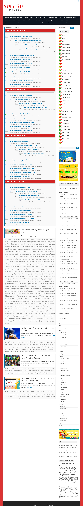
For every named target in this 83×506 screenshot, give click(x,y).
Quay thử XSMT (65, 138)
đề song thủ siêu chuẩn (39, 266)
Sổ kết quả (18, 23)
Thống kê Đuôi (65, 109)
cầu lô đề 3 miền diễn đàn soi (69, 469)
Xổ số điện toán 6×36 (64, 358)
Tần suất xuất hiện (66, 117)
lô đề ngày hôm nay (31, 268)
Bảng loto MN (63, 411)
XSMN (62, 20)
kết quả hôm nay (9, 23)
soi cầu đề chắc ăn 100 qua (20, 278)
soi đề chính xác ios (13, 318)
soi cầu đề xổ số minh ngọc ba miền (19, 300)
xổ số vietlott (65, 56)
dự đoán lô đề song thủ (48, 253)
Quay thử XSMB (21, 349)
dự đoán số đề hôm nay (35, 346)
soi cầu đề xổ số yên (14, 303)
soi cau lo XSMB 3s (62, 483)
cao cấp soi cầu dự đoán (40, 239)
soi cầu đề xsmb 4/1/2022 (24, 303)
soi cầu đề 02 (22, 276)
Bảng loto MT (63, 408)
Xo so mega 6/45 (66, 59)
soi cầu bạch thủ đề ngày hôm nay (43, 269)
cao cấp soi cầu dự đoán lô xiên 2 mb (68, 242)
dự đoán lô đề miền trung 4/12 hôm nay (30, 370)
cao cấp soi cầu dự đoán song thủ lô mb (68, 256)
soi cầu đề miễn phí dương (12, 289)
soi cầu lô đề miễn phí (73, 492)
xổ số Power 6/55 (66, 62)
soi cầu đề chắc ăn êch (9, 279)
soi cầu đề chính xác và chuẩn (38, 284)
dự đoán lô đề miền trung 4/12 (15, 370)
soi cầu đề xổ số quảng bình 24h (39, 301)
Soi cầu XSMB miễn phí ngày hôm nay (68, 494)
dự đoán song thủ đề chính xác (23, 259)
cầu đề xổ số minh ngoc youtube (16, 244)
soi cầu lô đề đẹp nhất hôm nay (64, 494)
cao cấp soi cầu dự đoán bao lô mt (67, 261)
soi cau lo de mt (68, 481)
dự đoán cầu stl (41, 249)
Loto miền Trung (66, 129)
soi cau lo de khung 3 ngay (66, 480)
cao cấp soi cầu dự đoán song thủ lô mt (68, 281)
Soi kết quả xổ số (38, 20)
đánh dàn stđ (31, 264)
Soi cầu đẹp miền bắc (41, 17)
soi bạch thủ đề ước (10, 269)
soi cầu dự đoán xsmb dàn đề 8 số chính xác (21, 76)
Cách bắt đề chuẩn (43, 341)
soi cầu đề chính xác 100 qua (46, 279)
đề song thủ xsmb (13, 268)
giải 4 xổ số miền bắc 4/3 (12, 398)
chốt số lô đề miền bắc (28, 244)
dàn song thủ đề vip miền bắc (39, 244)
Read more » (45, 237)
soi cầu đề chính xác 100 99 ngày (33, 279)
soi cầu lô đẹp (64, 490)
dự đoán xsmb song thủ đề (12, 264)
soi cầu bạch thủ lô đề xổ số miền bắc (14, 274)
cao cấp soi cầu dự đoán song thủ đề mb (37, 230)
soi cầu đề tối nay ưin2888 (14, 298)
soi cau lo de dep (73, 479)
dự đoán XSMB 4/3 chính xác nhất (39, 396)
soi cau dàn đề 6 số (45, 274)
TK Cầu (42, 23)
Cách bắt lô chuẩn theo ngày (13, 342)
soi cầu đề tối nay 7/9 (40, 296)
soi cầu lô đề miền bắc (18, 308)
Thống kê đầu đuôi (66, 94)
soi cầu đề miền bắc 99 (43, 286)
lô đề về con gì (41, 347)
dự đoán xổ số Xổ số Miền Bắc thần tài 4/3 (22, 396)
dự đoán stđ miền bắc (27, 263)
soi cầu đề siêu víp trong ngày (17, 296)
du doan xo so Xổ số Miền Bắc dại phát (67, 471)
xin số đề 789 (51, 321)
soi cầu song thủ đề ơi (48, 313)
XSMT (67, 20)
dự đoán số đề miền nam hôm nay (23, 258)
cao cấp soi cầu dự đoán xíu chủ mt (67, 283)
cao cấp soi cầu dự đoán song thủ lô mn (68, 308)
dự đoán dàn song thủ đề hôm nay (36, 251)
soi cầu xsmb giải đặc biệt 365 (26, 315)
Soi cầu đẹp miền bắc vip (55, 17)
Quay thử (64, 23)
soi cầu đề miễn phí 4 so (20, 288)
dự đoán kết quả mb (38, 253)
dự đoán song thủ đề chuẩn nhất (38, 259)
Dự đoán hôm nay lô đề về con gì (22, 346)
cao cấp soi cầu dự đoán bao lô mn (67, 288)
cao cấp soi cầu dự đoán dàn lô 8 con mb (68, 240)
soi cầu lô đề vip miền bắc (33, 311)
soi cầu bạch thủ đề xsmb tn (21, 273)
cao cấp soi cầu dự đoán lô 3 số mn (67, 298)
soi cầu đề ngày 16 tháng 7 (32, 293)
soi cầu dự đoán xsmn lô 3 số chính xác (20, 176)
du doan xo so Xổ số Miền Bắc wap (67, 473)
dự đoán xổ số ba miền (39, 372)
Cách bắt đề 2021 (34, 341)
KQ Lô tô (57, 23)
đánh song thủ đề (38, 264)
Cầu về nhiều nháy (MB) (67, 91)
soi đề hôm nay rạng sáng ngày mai (42, 318)
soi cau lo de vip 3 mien (65, 482)
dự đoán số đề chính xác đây (25, 254)
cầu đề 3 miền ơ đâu (28, 241)
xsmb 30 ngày (31, 351)
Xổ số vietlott (62, 342)
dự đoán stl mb (35, 263)
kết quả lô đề (20, 398)
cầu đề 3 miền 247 (49, 239)
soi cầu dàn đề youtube (14, 276)
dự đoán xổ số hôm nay (32, 373)
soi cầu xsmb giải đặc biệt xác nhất (32, 316)
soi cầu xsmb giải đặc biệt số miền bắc (16, 316)
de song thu (50, 248)
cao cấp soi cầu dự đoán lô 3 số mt (67, 270)
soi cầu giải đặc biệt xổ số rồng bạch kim (14, 306)
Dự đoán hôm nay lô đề (10, 346)
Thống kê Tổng (65, 114)
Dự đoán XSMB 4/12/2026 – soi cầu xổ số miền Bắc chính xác (37, 357)
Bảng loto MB (63, 406)
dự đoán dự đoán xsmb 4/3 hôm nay (16, 391)
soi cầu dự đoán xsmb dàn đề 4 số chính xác (21, 67)
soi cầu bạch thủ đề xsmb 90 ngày (26, 271)
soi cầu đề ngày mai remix (28, 295)
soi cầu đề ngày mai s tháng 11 (40, 295)
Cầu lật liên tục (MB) (66, 85)
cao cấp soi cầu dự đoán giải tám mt (67, 268)
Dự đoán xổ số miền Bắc (46, 346)
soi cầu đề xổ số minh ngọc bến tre (35, 300)
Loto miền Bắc (65, 123)
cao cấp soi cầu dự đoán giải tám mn (68, 295)
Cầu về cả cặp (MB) (66, 88)
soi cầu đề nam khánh (21, 293)
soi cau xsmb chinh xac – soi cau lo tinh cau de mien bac (13, 10)
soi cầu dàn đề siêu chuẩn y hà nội (69, 487)
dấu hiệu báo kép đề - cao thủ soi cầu (40, 248)
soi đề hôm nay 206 (21, 318)
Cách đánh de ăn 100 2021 (37, 342)
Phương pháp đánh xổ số (24, 20)
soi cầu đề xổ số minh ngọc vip (12, 301)
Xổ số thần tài (65, 79)
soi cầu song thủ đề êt (27, 313)
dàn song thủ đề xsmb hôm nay (11, 248)
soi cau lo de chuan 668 (63, 479)
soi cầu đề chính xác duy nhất (44, 283)
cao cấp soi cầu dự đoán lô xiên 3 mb (68, 245)
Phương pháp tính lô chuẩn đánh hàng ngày (68, 477)
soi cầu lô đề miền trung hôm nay (32, 310)
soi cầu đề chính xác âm (22, 283)
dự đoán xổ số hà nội (22, 373)
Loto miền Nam (65, 126)
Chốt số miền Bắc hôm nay (41, 344)
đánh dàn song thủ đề (23, 264)
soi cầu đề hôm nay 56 (11, 286)
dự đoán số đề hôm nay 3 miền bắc (31, 256)
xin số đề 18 (45, 321)
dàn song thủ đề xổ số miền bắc (20, 246)
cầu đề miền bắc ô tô (37, 241)
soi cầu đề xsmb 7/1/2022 (47, 303)
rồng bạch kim (28, 349)
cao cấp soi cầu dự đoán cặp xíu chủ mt (68, 263)
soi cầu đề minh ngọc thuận (43, 291)
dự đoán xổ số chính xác (12, 373)
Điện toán (34, 23)
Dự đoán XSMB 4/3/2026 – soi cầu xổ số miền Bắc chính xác (38, 379)
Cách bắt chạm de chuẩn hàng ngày (22, 341)
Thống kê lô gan (66, 97)
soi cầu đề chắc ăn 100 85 (46, 276)
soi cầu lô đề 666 (45, 306)
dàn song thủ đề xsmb (50, 246)
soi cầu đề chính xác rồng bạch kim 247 (23, 284)
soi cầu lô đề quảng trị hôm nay (20, 311)
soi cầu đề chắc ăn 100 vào (48, 278)
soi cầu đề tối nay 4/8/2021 (30, 296)
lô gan (53, 347)
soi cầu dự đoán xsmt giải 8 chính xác (29, 195)
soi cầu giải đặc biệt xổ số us (30, 306)
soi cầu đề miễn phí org (23, 289)
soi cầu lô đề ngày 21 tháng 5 (46, 310)
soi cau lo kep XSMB (74, 482)
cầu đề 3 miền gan (20, 241)
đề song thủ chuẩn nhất (48, 264)
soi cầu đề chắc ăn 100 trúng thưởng (34, 278)
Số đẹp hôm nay (35, 349)
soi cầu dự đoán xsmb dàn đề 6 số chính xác (21, 72)
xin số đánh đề (39, 321)
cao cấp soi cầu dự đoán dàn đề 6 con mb (69, 216)
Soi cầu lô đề (39, 306)
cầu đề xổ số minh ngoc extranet (38, 243)
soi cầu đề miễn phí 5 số (31, 288)
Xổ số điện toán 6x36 (67, 73)
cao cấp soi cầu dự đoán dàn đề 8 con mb (69, 218)
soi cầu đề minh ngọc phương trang (16, 291)
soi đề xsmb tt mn (13, 321)
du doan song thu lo (20, 249)
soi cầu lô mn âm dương (65, 489)
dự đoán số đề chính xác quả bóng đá (15, 256)
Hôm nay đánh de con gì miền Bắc (19, 347)
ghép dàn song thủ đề (21, 268)
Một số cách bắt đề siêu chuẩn (11, 349)
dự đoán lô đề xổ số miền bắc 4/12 (47, 370)
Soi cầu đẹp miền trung (70, 17)
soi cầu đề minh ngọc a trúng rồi (35, 289)
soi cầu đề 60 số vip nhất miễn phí (33, 276)
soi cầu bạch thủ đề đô (20, 269)
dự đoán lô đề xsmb (9, 372)
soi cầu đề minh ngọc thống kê (30, 291)
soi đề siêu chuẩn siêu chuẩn (46, 320)
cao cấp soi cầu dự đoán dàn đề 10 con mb (68, 456)
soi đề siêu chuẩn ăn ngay (34, 320)
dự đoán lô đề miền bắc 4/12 (14, 368)
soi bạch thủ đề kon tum (41, 268)
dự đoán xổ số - (42, 263)
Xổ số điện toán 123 (66, 76)
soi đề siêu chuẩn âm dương (22, 320)
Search (71, 27)
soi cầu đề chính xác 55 (36, 281)
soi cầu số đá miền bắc (44, 311)
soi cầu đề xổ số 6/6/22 (37, 298)
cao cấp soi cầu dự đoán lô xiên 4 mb (68, 247)
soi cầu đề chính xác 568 (47, 281)
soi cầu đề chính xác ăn (32, 283)
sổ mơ (71, 23)
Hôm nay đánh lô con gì (32, 347)
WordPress (51, 504)
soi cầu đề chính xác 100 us (25, 281)
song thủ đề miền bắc (30, 321)
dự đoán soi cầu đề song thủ (37, 258)
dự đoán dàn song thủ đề (23, 251)
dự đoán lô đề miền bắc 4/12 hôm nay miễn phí (31, 368)
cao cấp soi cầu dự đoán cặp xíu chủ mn (68, 290)
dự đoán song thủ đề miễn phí (44, 261)
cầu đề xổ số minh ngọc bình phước (23, 243)
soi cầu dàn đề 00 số (27, 274)
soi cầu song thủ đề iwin (38, 313)
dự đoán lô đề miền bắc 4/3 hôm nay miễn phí (34, 391)
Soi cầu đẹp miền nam (10, 20)
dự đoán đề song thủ (15, 253)
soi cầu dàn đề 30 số (36, 274)
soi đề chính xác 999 (44, 316)
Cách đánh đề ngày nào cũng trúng (67, 469)
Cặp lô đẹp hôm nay (31, 344)
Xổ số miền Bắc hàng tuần (22, 351)
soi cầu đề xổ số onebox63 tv (25, 301)
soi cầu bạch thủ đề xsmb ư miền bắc (35, 273)
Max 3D (63, 65)
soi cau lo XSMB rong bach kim (66, 486)
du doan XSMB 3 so (67, 475)
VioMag (34, 504)
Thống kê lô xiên (66, 100)
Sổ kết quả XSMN (66, 50)
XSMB (57, 20)
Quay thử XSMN (65, 135)
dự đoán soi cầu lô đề (18, 372)
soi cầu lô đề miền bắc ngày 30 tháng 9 (16, 310)
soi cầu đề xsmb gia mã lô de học (22, 305)
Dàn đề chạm (50, 344)
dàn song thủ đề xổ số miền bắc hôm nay (36, 246)
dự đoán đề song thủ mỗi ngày (26, 253)
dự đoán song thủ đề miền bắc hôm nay (28, 261)
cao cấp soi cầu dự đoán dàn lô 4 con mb (68, 233)
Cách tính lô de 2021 (22, 344)
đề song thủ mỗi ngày (29, 266)
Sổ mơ (63, 144)
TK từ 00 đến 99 (65, 120)
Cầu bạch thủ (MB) (66, 82)
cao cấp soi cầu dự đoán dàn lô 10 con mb (68, 450)
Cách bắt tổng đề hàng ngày (25, 342)
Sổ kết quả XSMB (66, 47)
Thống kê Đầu (65, 106)
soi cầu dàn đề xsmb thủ (72, 488)
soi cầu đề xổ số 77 (46, 298)
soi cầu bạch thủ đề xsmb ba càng (41, 271)
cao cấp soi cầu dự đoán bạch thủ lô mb (68, 207)
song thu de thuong (22, 321)
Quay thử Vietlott (66, 141)
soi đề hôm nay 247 (30, 318)
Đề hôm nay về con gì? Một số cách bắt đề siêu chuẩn (37, 329)
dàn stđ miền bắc (27, 248)
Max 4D (63, 68)
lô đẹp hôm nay (48, 347)
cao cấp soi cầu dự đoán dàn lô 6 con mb (68, 238)
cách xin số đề (31, 239)
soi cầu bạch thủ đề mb (30, 269)
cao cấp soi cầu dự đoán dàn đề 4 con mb (69, 213)
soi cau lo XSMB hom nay (65, 485)
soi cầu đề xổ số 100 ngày (25, 298)
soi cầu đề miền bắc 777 (33, 286)
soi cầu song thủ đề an (17, 313)
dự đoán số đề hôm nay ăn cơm (46, 256)
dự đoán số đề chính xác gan (38, 254)
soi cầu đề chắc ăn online (20, 279)
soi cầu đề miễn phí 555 (41, 288)
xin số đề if (7, 323)
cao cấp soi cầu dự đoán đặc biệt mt (67, 266)
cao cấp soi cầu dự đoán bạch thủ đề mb (68, 201)
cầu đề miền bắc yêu (47, 241)
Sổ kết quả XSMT (66, 53)
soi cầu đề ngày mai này (17, 295)
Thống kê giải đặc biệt (43, 349)
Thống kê (49, 23)
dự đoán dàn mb (13, 251)
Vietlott (26, 23)
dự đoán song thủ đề (48, 258)
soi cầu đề (73, 496)
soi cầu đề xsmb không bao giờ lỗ (36, 305)
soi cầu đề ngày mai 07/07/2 (44, 293)
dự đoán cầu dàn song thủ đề (31, 249)
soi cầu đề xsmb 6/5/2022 (35, 303)
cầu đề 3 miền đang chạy (10, 241)
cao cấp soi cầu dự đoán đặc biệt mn (68, 293)
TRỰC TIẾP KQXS (49, 20)
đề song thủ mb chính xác (18, 266)
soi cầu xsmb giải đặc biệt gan (39, 315)
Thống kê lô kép (66, 103)
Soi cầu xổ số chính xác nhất (64, 496)
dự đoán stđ (19, 263)
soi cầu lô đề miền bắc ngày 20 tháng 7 (31, 308)
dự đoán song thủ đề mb (14, 261)
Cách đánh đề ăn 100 (47, 342)
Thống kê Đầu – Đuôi (67, 111)
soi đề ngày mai (12, 320)
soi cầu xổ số (16, 315)
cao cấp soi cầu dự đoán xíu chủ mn (67, 311)
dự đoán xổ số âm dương (29, 372)
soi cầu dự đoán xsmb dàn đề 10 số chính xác (21, 80)
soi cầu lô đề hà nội (69, 491)
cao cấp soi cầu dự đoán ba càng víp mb (68, 198)
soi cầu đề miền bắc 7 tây (21, 286)
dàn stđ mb (21, 248)
